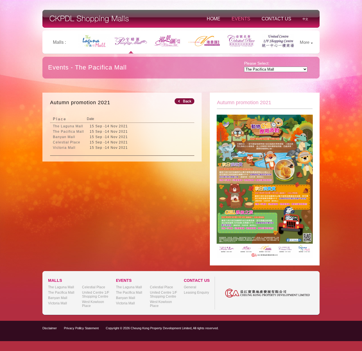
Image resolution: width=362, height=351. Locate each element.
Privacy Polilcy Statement (81, 328)
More (304, 42)
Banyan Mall (57, 298)
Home (213, 18)
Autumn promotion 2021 (80, 102)
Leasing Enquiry (196, 293)
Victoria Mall (57, 303)
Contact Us (276, 18)
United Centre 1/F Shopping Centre (95, 294)
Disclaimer (49, 328)
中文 (305, 19)
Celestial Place (93, 287)
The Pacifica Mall (61, 293)
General (190, 287)
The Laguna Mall (61, 287)
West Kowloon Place (93, 304)
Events (241, 18)
